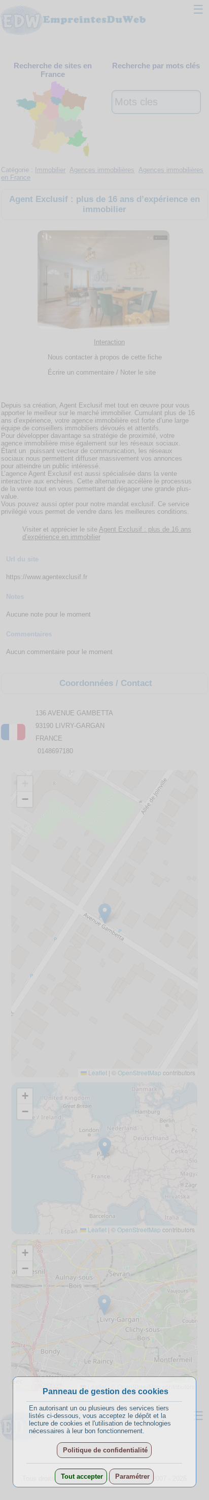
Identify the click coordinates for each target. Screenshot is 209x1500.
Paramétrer (131, 1476)
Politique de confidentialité (104, 1450)
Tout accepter (81, 1476)
